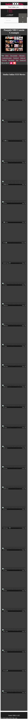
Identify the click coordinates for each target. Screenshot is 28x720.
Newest (10, 11)
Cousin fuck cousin (7, 58)
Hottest (10, 10)
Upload (10, 715)
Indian (6, 55)
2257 (18, 715)
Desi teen (4, 60)
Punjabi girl (23, 60)
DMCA (14, 715)
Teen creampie (13, 55)
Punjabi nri (16, 58)
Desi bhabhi (11, 60)
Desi (17, 60)
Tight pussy (22, 55)
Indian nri (22, 58)
